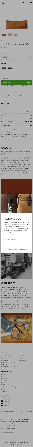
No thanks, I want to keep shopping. (17, 249)
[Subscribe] (27, 240)
